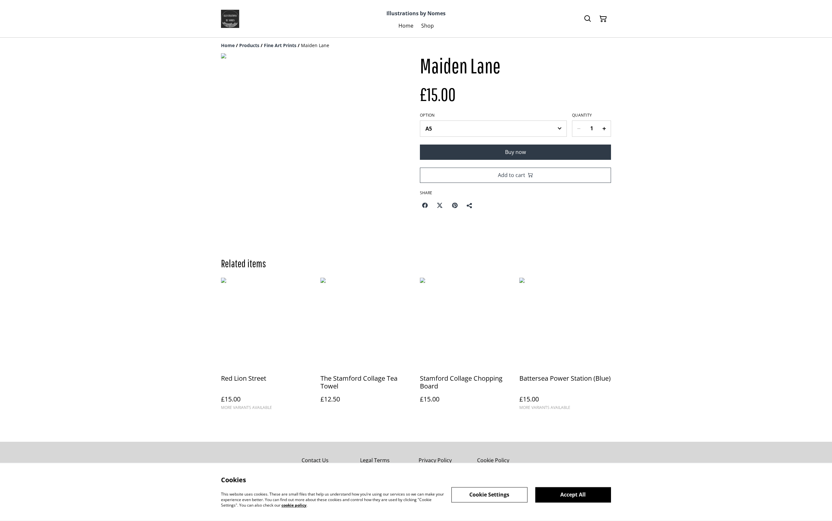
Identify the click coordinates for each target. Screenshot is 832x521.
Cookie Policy (493, 460)
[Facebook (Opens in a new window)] (425, 205)
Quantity (582, 115)
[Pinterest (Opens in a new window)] (455, 205)
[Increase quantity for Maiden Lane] (604, 129)
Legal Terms (375, 460)
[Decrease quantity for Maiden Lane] (578, 129)
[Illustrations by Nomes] (230, 19)
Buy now (515, 152)
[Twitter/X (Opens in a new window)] (440, 205)
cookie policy (293, 505)
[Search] (587, 19)
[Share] (469, 205)
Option (427, 115)
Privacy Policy (435, 460)
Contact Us (315, 460)
